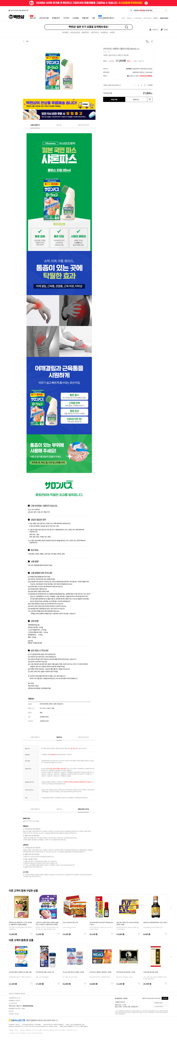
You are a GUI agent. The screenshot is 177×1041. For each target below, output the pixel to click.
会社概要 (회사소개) (14, 998)
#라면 (112, 32)
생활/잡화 (85, 18)
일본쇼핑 (33, 18)
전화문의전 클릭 (158, 1003)
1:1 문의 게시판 (137, 18)
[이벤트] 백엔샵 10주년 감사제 (18, 10)
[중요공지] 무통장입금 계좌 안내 (17, 994)
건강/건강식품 (44, 18)
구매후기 (155, 29)
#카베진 (65, 32)
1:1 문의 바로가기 (158, 1006)
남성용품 (76, 18)
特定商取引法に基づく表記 (17, 1008)
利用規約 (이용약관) (14, 1000)
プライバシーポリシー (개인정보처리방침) (21, 1006)
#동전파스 (86, 32)
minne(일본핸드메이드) (106, 18)
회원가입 (129, 18)
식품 (93, 18)
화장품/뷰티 (56, 18)
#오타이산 (95, 32)
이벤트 (166, 29)
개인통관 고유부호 (14, 1014)
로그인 (123, 18)
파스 (27, 41)
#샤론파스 (105, 32)
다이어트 (66, 18)
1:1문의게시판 (13, 1003)
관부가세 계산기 (147, 18)
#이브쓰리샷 (75, 32)
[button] (171, 907)
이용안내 (11, 1011)
